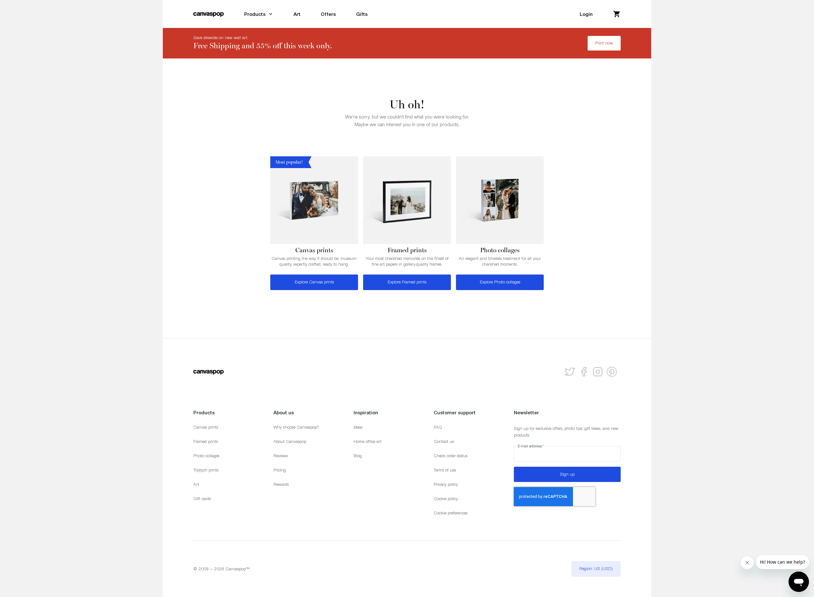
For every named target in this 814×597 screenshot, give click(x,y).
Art (196, 484)
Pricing (279, 470)
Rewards (281, 484)
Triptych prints (205, 470)
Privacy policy (446, 484)
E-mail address (531, 446)
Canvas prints (205, 427)
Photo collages (206, 455)
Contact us (444, 441)
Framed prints (205, 441)
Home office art (368, 441)
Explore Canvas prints (314, 282)
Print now (604, 43)
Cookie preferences (450, 513)
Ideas (358, 427)
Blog (358, 455)
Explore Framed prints (407, 282)
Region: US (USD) (596, 568)
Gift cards (202, 498)
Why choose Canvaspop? (296, 427)
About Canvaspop (289, 441)
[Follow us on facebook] (584, 372)
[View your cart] (617, 14)
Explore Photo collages (500, 282)
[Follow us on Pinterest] (612, 372)
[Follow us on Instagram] (598, 372)
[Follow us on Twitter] (570, 372)
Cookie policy (446, 498)
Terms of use (445, 470)
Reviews (280, 455)
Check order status (450, 455)
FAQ (438, 427)
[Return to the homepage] (208, 14)
